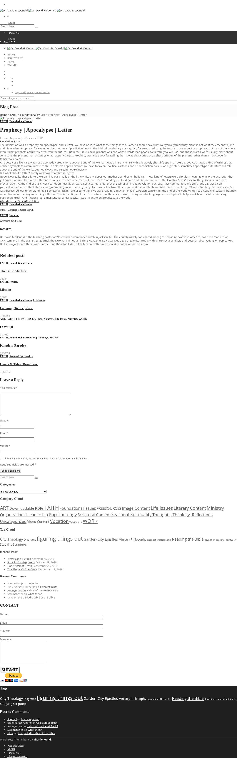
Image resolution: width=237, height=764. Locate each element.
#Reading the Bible (12, 201)
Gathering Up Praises (11, 221)
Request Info (15, 58)
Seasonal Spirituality (21, 356)
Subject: (5, 631)
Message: (6, 639)
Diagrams (30, 539)
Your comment (9, 388)
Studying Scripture (13, 544)
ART (2, 319)
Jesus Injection (30, 583)
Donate (11, 65)
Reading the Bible (188, 539)
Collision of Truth (47, 587)
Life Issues (39, 300)
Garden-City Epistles (101, 539)
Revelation (209, 539)
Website (5, 445)
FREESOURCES (25, 319)
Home (3, 115)
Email (4, 433)
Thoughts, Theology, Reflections (182, 514)
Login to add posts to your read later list (32, 92)
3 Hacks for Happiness (21, 562)
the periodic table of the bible (36, 597)
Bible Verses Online (19, 587)
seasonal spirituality (226, 539)
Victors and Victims (19, 559)
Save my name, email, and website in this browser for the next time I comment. (46, 458)
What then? (35, 594)
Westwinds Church (15, 746)
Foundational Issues (32, 115)
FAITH (13, 115)
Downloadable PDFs (26, 508)
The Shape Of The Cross (22, 569)
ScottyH (12, 583)
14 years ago (17, 138)
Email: (4, 622)
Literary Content (190, 508)
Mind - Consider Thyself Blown (17, 209)
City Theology (11, 539)
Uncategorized (13, 521)
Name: (4, 614)
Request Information (18, 756)
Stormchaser (15, 594)
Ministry (72, 319)
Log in (11, 22)
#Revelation (31, 201)
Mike (10, 597)
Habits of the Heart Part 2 (42, 590)
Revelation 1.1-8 (10, 141)
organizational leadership (159, 540)
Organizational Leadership (24, 514)
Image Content (45, 319)
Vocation (14, 215)
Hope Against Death (19, 566)
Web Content (75, 522)
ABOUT (11, 54)
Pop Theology (40, 337)
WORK (13, 281)
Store (10, 61)
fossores (4, 138)
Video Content (38, 521)
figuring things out (60, 538)
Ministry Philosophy (132, 539)
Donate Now (14, 33)
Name (4, 420)
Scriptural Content (94, 514)
